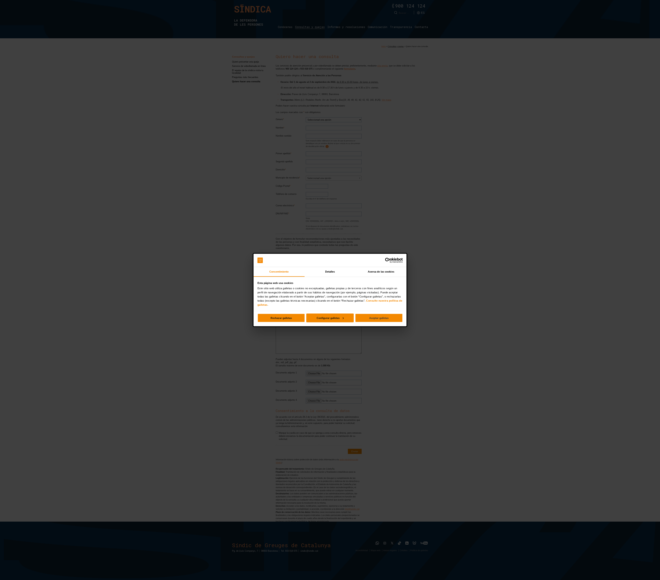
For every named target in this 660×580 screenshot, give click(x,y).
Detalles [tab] (330, 271)
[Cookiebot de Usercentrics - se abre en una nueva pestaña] (388, 260)
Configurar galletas (328, 317)
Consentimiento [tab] (279, 271)
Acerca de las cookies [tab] (381, 271)
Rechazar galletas (281, 317)
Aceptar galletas (379, 317)
